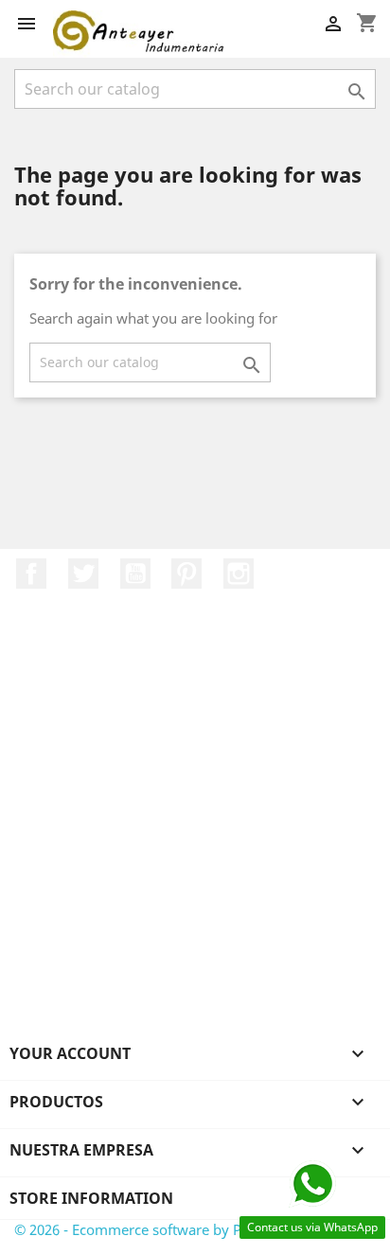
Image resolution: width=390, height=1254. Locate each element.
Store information (91, 1198)
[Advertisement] (195, 838)
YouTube (135, 573)
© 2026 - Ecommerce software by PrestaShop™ (166, 1229)
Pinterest (186, 573)
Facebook (31, 573)
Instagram (238, 573)
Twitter (83, 573)
